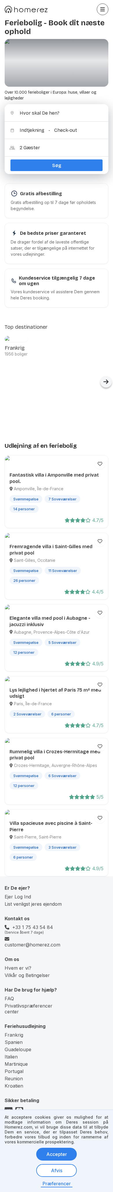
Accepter (56, 1154)
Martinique (16, 1064)
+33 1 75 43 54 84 (32, 927)
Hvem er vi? (18, 968)
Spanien (14, 1042)
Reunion (14, 1078)
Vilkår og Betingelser (27, 975)
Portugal (14, 1071)
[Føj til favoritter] (100, 464)
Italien (11, 1057)
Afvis (56, 1170)
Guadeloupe (18, 1049)
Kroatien (14, 1086)
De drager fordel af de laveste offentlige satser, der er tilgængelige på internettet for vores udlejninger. (52, 248)
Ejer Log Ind (18, 897)
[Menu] (102, 9)
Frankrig (14, 1035)
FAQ (9, 998)
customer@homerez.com (32, 945)
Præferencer (57, 1183)
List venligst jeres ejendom (33, 904)
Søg (56, 165)
